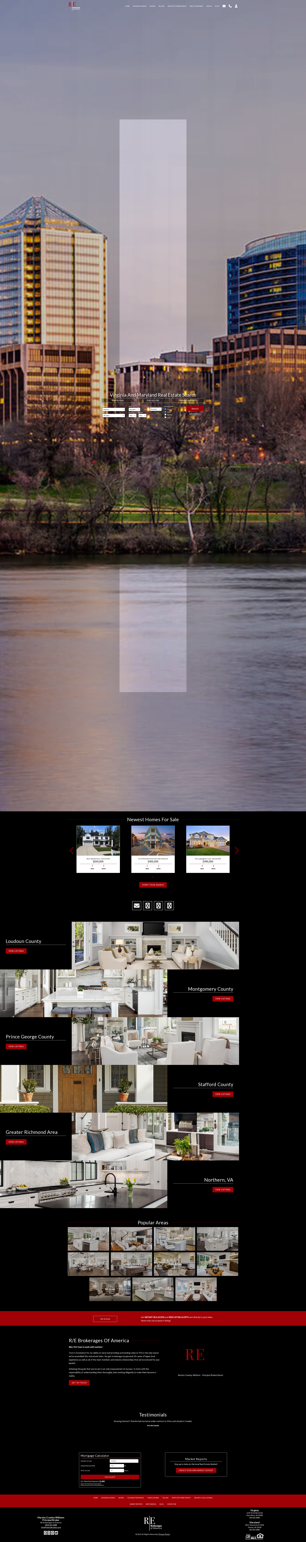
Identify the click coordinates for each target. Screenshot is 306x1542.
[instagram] (169, 1482)
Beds (130, 701)
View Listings (16, 1527)
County (105, 695)
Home (169, 697)
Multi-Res (170, 703)
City (103, 701)
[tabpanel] (98, 1425)
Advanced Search (195, 702)
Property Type (168, 695)
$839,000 (98, 1438)
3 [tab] (153, 1453)
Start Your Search (153, 1461)
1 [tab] (146, 1453)
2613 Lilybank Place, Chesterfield (98, 1435)
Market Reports (188, 688)
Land (168, 706)
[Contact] (136, 1482)
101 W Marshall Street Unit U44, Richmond (153, 1435)
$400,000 (153, 1438)
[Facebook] (147, 1482)
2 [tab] (149, 1453)
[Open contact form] (224, 6)
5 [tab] (160, 1453)
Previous (70, 1425)
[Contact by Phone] (230, 6)
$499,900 (207, 1438)
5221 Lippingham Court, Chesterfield (208, 1435)
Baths (140, 701)
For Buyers (118, 688)
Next (235, 1425)
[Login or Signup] (236, 6)
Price (130, 695)
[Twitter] (158, 1482)
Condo (169, 700)
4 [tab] (156, 1453)
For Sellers (153, 688)
